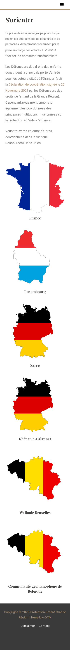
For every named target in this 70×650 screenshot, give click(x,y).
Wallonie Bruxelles (35, 512)
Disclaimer (27, 626)
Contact (44, 626)
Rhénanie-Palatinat (35, 438)
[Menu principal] (61, 4)
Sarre (35, 365)
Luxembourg (35, 291)
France (35, 218)
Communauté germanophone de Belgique (35, 588)
